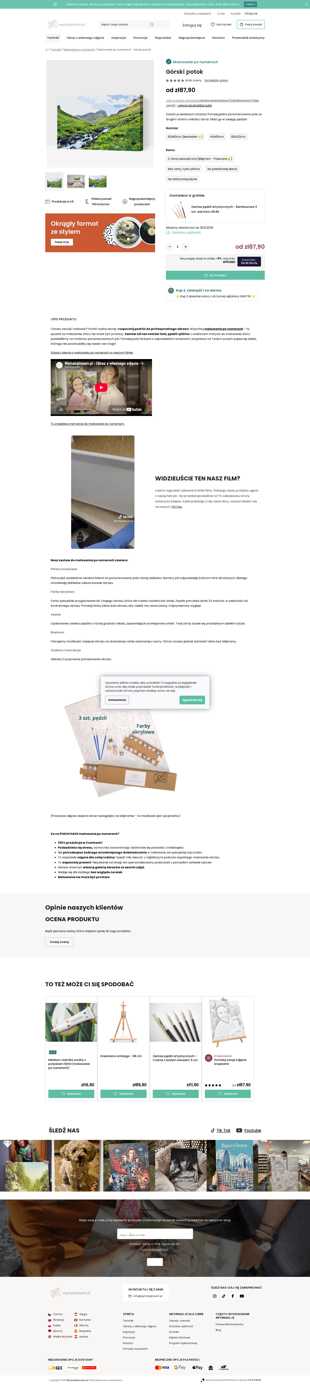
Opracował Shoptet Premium (221, 1380)
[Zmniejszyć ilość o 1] (170, 247)
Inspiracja (129, 1332)
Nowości (128, 1343)
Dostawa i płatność (186, 232)
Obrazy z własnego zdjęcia (139, 1326)
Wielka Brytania (62, 1336)
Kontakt (236, 13)
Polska (57, 1325)
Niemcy (58, 1331)
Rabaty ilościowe (179, 1337)
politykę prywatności (155, 1249)
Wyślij (155, 1262)
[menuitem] (53, 38)
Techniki (128, 1320)
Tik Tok (224, 1130)
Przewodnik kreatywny (229, 1324)
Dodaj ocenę (59, 942)
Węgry (83, 1314)
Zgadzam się (192, 700)
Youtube (252, 1130)
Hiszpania (85, 1331)
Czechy (58, 1314)
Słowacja (58, 1320)
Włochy (84, 1325)
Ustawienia (117, 700)
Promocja (129, 1337)
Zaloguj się (192, 25)
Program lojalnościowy (183, 1343)
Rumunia (84, 1320)
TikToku (176, 507)
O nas (221, 13)
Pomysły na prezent (135, 1349)
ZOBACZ (250, 4)
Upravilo (250, 1380)
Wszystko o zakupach (197, 13)
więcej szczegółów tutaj (195, 105)
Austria (83, 1336)
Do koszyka (218, 275)
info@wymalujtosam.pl (147, 1296)
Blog (218, 1330)
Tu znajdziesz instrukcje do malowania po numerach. (88, 424)
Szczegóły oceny (216, 80)
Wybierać (74, 1094)
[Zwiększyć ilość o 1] (185, 247)
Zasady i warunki (179, 1320)
